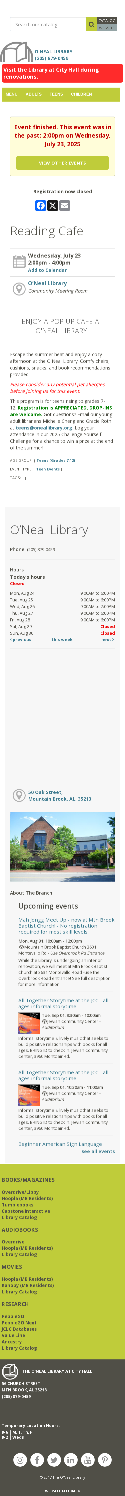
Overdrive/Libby (20, 1192)
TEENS (56, 94)
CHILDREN (81, 94)
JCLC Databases (19, 1329)
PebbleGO (13, 1316)
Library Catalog (19, 1217)
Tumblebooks (17, 1205)
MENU (12, 94)
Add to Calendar (47, 270)
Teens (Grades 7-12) (55, 460)
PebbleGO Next (19, 1323)
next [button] (106, 639)
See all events (98, 1151)
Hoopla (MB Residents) (27, 1198)
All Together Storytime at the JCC (63, 1003)
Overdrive (13, 1242)
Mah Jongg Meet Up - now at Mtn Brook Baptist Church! (66, 925)
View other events (62, 163)
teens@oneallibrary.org (44, 427)
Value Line (13, 1335)
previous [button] (21, 639)
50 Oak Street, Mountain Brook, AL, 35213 (59, 795)
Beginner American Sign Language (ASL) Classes (60, 1146)
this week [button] (62, 639)
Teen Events (48, 468)
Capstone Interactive (26, 1211)
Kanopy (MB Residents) (28, 1285)
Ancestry (12, 1342)
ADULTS (34, 94)
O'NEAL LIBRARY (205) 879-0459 (54, 54)
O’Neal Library (47, 283)
